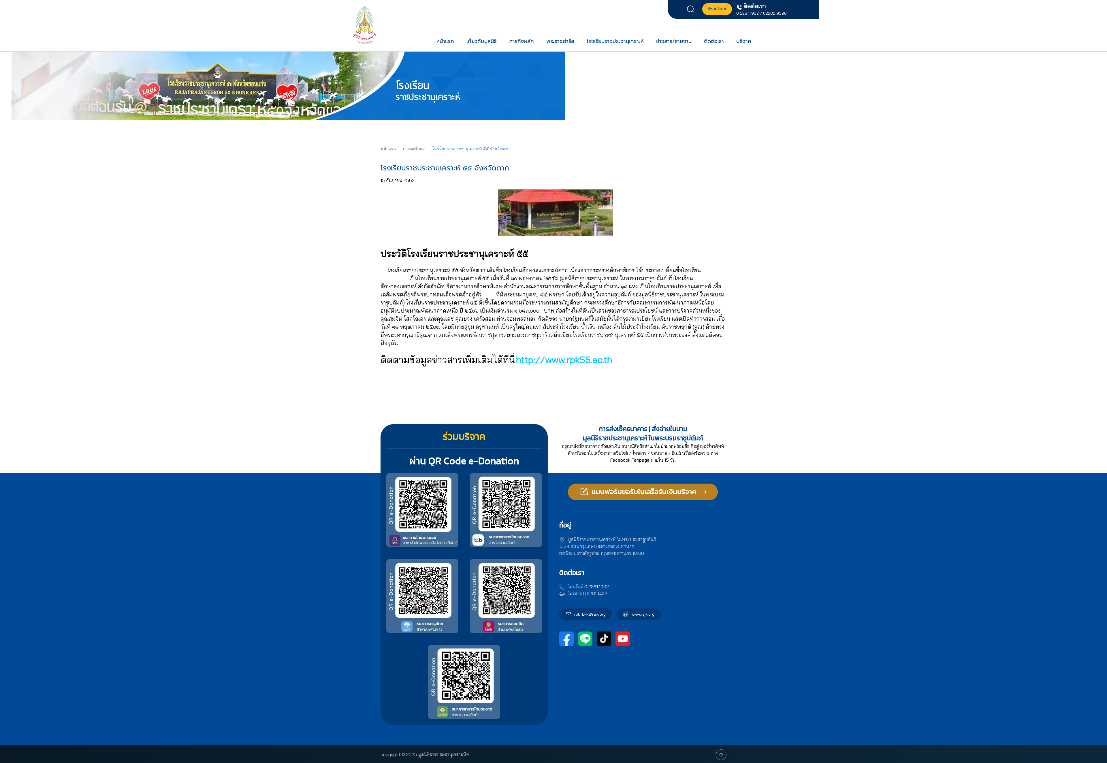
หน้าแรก (445, 41)
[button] (692, 8)
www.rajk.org (642, 614)
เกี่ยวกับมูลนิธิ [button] (481, 41)
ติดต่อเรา (714, 41)
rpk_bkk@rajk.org (590, 614)
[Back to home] (365, 25)
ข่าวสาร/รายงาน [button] (674, 41)
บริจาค (743, 41)
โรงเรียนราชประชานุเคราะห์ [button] (615, 41)
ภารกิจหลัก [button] (521, 41)
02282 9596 (775, 13)
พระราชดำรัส (560, 41)
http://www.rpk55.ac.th (564, 359)
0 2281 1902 (747, 13)
